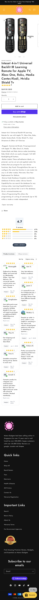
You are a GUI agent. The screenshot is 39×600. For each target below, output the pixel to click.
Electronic (7, 479)
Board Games (8, 470)
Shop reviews (23, 254)
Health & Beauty (9, 484)
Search (6, 511)
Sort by (21, 259)
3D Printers (8, 488)
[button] (4, 10)
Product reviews (9, 254)
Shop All (7, 466)
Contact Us (7, 493)
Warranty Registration (11, 497)
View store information (11, 127)
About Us (7, 520)
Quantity (4, 95)
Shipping (4, 92)
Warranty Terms (9, 525)
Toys (5, 475)
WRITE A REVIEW (19, 245)
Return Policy (8, 516)
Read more (6, 321)
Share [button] (6, 211)
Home (6, 461)
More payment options (19, 116)
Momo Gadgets (22, 598)
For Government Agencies (13, 529)
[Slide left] (15, 57)
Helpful (6, 292)
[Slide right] (24, 57)
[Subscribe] (32, 571)
